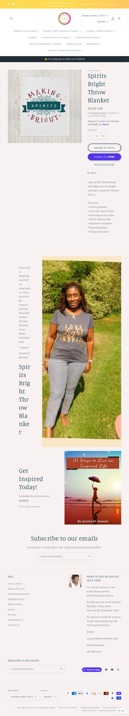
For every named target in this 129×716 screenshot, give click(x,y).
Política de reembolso (68, 707)
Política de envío (89, 710)
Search (11, 609)
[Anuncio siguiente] (78, 4)
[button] (11, 18)
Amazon (24, 500)
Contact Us (13, 625)
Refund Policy (15, 604)
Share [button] (93, 172)
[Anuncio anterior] (38, 4)
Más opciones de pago (104, 164)
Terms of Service (16, 588)
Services (12, 614)
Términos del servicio (111, 707)
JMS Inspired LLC (29, 708)
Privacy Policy (15, 583)
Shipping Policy (16, 599)
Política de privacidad (90, 707)
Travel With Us (15, 619)
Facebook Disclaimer (19, 594)
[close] (126, 59)
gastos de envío (98, 113)
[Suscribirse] (89, 556)
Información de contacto (110, 710)
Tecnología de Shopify (46, 708)
